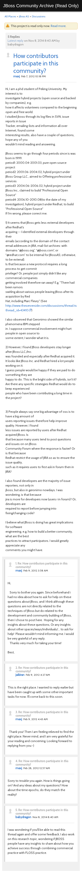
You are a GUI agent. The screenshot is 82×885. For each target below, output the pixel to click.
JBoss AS (24, 16)
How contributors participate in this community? (35, 63)
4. (17, 761)
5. (17, 810)
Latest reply (15, 41)
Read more (58, 26)
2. (17, 667)
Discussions (38, 16)
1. (16, 563)
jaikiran (20, 674)
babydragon (23, 817)
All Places (10, 16)
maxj (16, 76)
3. (17, 712)
